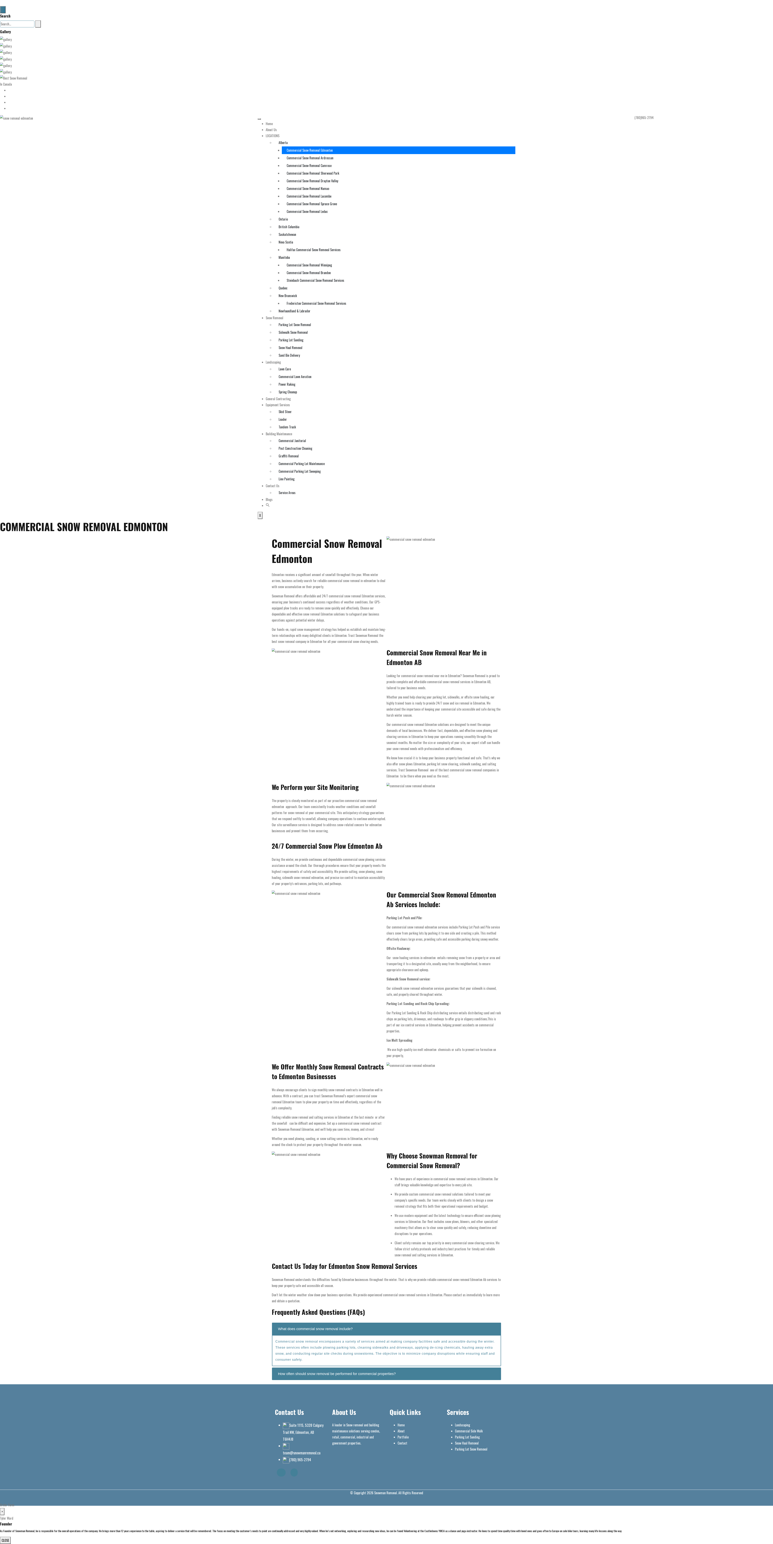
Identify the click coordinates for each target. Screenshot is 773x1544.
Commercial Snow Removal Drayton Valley (312, 180)
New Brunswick (288, 295)
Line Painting (287, 479)
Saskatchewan (287, 234)
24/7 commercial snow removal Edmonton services (353, 596)
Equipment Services (278, 404)
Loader (283, 419)
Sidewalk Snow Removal (293, 332)
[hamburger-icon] (259, 119)
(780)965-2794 (644, 117)
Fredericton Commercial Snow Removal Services (316, 303)
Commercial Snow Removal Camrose (309, 165)
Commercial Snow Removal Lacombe (309, 196)
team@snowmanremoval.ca (301, 1452)
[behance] (9, 90)
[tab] (386, 1329)
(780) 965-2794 (300, 1459)
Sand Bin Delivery (289, 355)
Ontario (283, 219)
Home (269, 123)
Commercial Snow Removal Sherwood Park (313, 173)
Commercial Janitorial (292, 440)
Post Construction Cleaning (295, 448)
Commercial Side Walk (469, 1431)
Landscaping (273, 362)
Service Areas (287, 492)
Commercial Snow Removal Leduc (307, 211)
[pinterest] (9, 108)
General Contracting (278, 398)
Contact (402, 1443)
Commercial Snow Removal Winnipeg (309, 265)
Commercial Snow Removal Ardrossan (310, 157)
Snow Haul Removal (290, 347)
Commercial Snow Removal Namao (308, 188)
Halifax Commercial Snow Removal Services (314, 249)
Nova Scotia (286, 242)
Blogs (269, 499)
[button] (268, 505)
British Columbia (289, 226)
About (401, 1431)
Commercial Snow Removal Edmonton (310, 150)
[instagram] (9, 102)
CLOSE (5, 1540)
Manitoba (284, 257)
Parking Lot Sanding (291, 340)
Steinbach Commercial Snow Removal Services (315, 280)
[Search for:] (17, 24)
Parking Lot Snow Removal (295, 324)
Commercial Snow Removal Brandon (309, 272)
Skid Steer (285, 411)
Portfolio (403, 1437)
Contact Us (272, 485)
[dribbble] (9, 96)
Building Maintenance (279, 433)
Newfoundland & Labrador (294, 311)
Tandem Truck (287, 427)
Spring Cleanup (288, 392)
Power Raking (287, 384)
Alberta (283, 142)
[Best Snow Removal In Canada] (14, 80)
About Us (271, 129)
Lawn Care (285, 369)
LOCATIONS (272, 135)
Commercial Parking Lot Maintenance (302, 463)
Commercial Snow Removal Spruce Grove (312, 203)
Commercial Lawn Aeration (295, 376)
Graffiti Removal (289, 456)
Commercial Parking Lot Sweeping (300, 471)
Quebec (283, 288)
